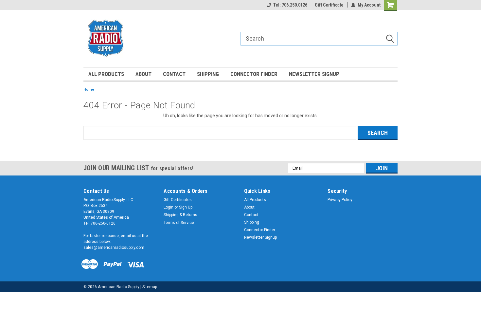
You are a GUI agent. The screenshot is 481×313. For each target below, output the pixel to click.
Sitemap (149, 287)
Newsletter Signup (314, 74)
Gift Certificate (329, 5)
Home (88, 89)
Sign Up (185, 207)
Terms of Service (179, 222)
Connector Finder (253, 74)
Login (168, 207)
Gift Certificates (178, 199)
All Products (106, 74)
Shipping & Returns (180, 214)
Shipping (208, 74)
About (143, 74)
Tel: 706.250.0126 (290, 5)
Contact (174, 74)
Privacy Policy (340, 199)
